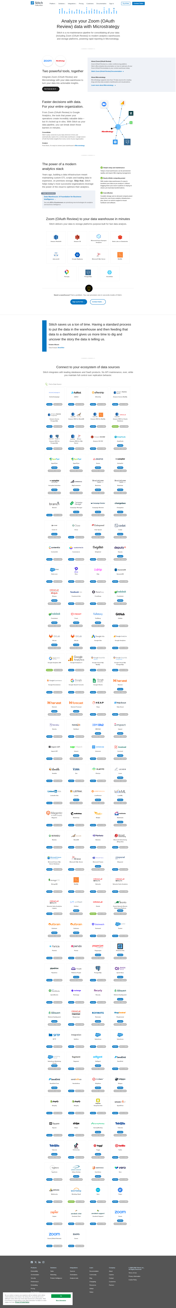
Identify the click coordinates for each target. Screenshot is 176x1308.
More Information (61, 1300)
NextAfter (61, 347)
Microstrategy (80, 145)
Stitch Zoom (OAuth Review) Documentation (106, 71)
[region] (38, 1298)
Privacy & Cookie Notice (22, 1302)
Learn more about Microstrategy (102, 85)
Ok (61, 1296)
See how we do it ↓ (50, 89)
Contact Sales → (98, 302)
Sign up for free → (78, 302)
